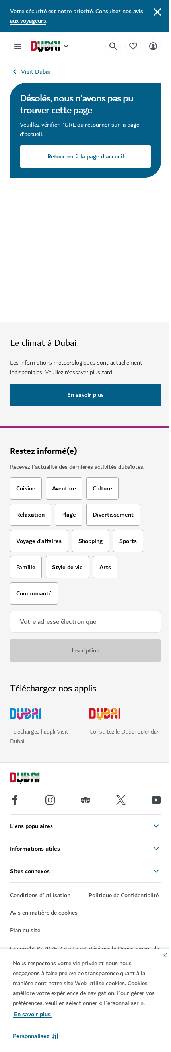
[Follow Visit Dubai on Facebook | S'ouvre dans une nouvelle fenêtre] (14, 800)
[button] (35, 1036)
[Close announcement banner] (157, 11)
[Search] (113, 46)
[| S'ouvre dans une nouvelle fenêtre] (50, 800)
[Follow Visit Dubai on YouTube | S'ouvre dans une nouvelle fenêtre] (156, 800)
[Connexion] (153, 46)
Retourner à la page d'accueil (85, 156)
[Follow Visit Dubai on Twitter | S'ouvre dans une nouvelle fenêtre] (121, 800)
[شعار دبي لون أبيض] (34, 779)
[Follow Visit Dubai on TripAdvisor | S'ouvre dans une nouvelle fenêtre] (85, 800)
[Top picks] (133, 46)
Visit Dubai (35, 71)
